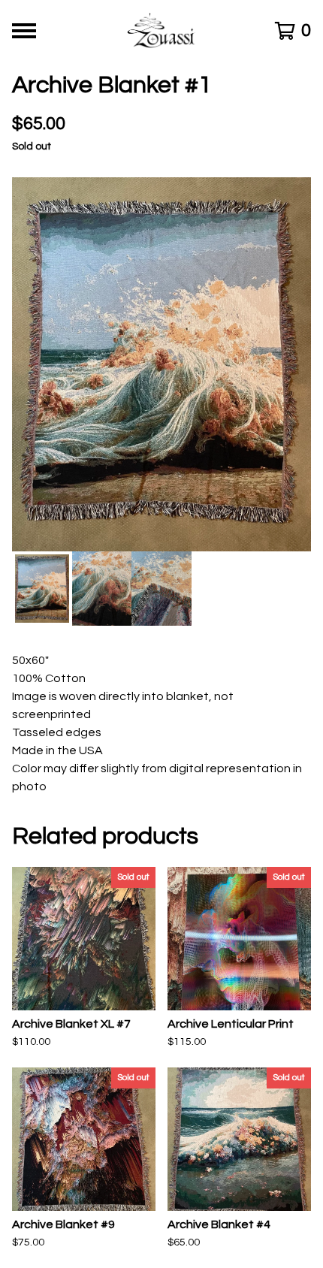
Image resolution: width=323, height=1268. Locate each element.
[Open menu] (24, 31)
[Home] (162, 31)
